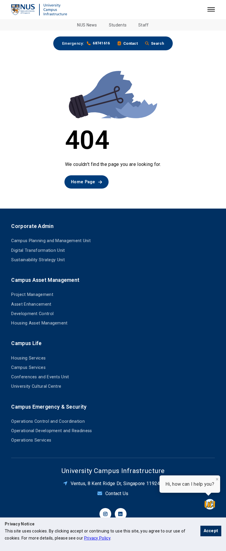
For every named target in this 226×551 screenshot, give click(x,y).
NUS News (87, 25)
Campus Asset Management (45, 280)
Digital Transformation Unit (38, 250)
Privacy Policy (97, 538)
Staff (143, 25)
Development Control (32, 313)
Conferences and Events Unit (40, 376)
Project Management (32, 294)
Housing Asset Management (39, 323)
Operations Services (31, 440)
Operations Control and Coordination (48, 421)
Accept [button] (211, 530)
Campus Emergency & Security (49, 407)
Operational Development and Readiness (51, 430)
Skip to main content (22, 3)
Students (118, 25)
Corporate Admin (32, 226)
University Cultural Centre (36, 386)
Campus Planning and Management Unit (51, 240)
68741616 (101, 43)
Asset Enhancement (31, 304)
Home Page (83, 181)
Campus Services (28, 367)
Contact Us (117, 493)
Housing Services (28, 358)
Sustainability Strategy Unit (37, 259)
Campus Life (26, 343)
